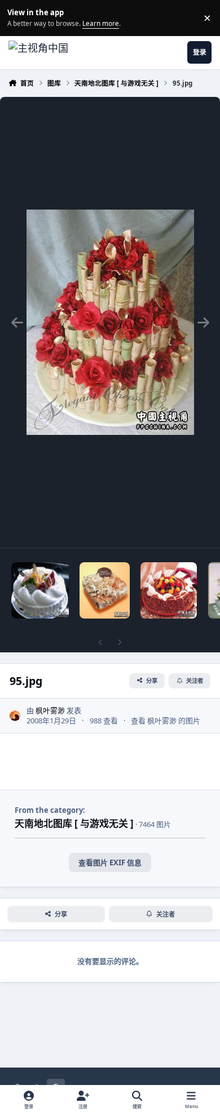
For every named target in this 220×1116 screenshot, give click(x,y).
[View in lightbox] (110, 322)
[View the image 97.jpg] (168, 590)
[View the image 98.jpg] (105, 590)
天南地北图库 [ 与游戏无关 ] (74, 823)
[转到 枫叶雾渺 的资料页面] (15, 716)
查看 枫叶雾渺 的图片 (165, 720)
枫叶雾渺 (50, 710)
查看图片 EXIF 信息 (110, 862)
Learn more (19, 17)
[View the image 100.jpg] (40, 590)
